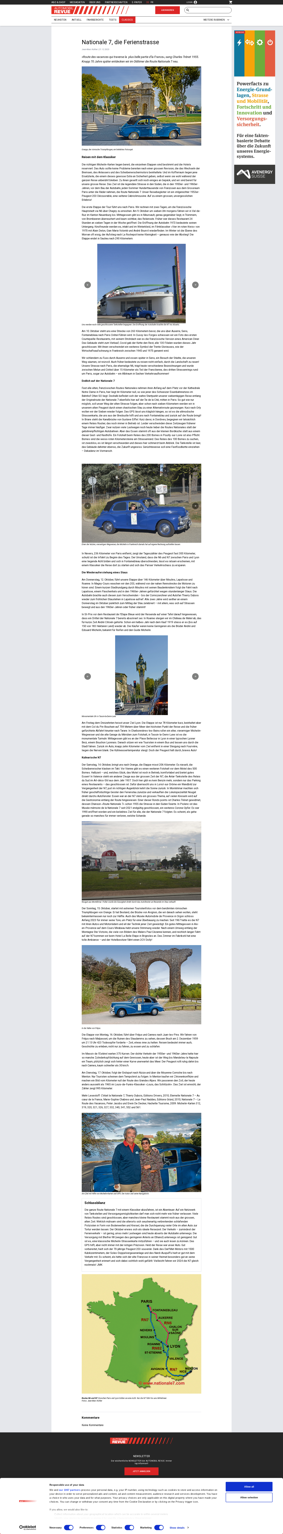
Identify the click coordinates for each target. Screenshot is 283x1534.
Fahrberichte (95, 19)
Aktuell (77, 19)
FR (152, 2)
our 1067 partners (70, 1490)
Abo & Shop (58, 2)
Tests (112, 19)
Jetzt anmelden (141, 1471)
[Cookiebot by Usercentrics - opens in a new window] (27, 1527)
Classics (127, 19)
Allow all (249, 1486)
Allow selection (249, 1497)
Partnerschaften (116, 2)
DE (147, 2)
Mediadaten (77, 2)
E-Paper (137, 2)
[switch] (100, 1527)
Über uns (94, 2)
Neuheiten (60, 19)
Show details (177, 1527)
